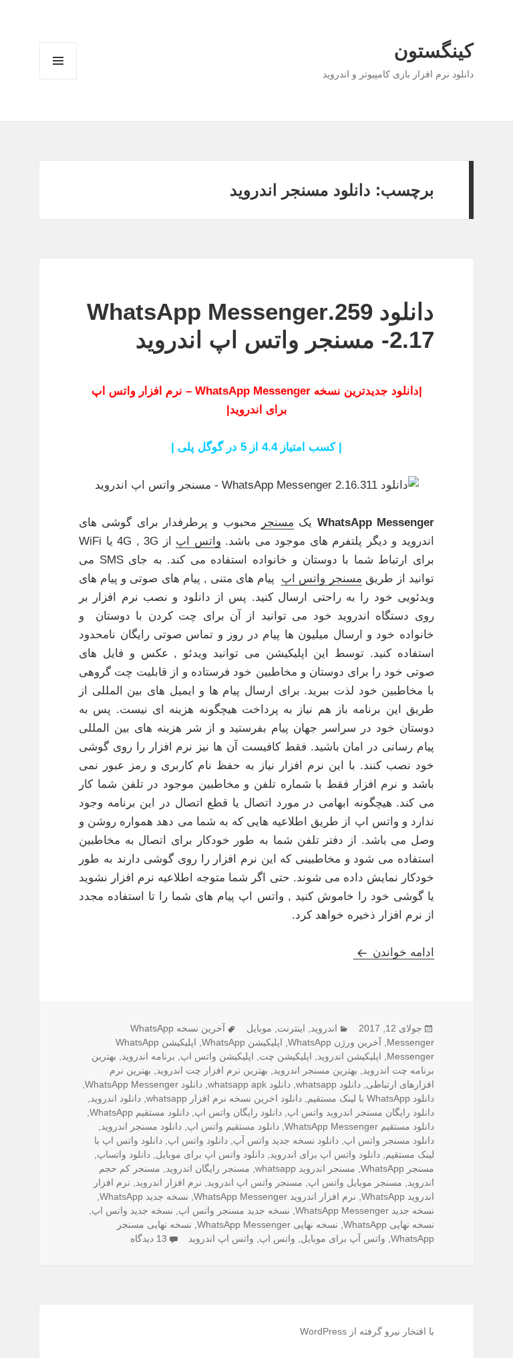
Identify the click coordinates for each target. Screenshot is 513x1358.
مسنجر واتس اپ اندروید (255, 1182)
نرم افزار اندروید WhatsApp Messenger (275, 1196)
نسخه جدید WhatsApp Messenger (364, 1210)
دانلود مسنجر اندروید (141, 1126)
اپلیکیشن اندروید (349, 1056)
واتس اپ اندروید (221, 1238)
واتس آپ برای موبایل (343, 1238)
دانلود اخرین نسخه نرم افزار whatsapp (224, 1098)
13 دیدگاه (148, 1238)
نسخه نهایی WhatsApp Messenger (267, 1224)
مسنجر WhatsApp (397, 1168)
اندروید (324, 1028)
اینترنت (291, 1028)
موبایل (259, 1028)
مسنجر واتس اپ (321, 578)
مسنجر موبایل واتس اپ (355, 1182)
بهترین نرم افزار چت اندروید (212, 1070)
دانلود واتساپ (123, 1154)
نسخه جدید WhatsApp (144, 1196)
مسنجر (277, 522)
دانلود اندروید (115, 1098)
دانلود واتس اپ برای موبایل (210, 1154)
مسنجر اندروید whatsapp (305, 1168)
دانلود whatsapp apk (249, 1084)
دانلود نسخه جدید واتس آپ (286, 1140)
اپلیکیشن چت (285, 1056)
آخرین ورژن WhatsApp (334, 1042)
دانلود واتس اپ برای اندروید (325, 1154)
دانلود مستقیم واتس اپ (233, 1126)
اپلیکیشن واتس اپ (217, 1056)
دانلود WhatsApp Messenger (143, 1084)
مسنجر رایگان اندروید (208, 1168)
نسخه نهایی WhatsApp (388, 1224)
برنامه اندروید (148, 1056)
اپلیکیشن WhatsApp (242, 1042)
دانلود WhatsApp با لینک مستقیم (370, 1098)
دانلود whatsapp (328, 1084)
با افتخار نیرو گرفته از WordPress (367, 1331)
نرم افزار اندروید (169, 1182)
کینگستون (434, 50)
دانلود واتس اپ (198, 1140)
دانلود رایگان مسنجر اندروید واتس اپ (360, 1112)
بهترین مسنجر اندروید (315, 1070)
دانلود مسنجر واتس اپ (389, 1140)
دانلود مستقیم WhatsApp (139, 1112)
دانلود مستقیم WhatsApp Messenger (359, 1126)
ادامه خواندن (393, 952)
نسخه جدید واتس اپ (132, 1210)
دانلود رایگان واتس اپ (238, 1112)
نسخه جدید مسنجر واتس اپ (234, 1210)
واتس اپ (198, 541)
